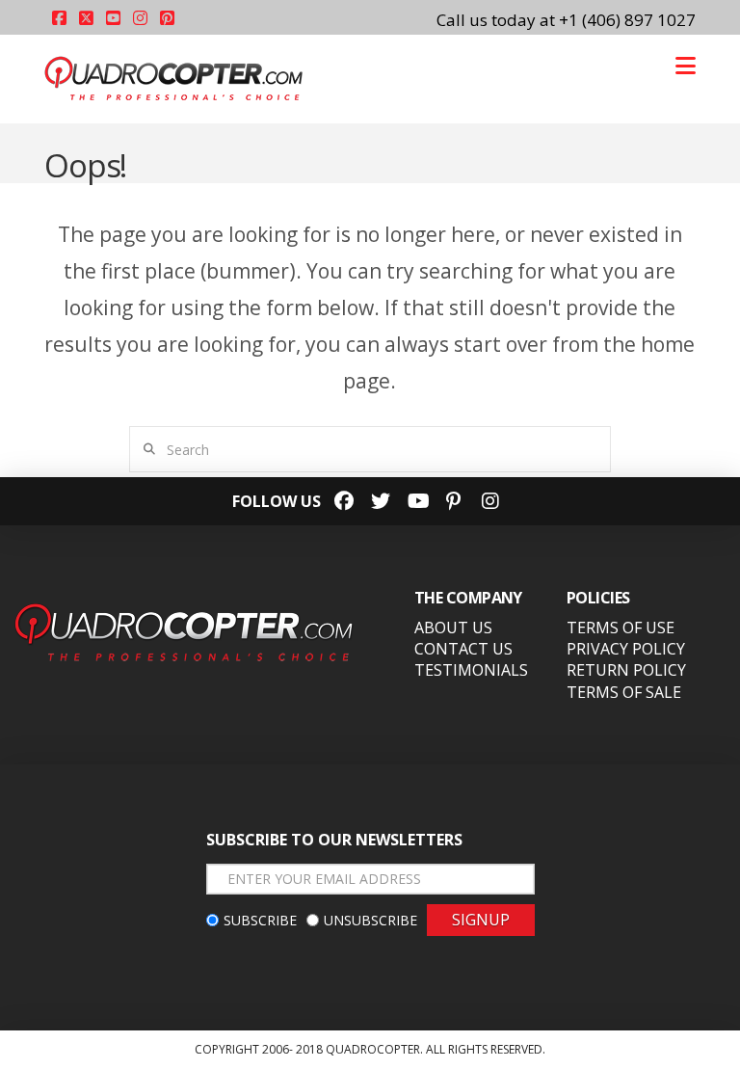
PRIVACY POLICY (626, 648)
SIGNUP (481, 919)
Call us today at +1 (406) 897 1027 (566, 20)
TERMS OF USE (620, 627)
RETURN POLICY (626, 670)
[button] (685, 65)
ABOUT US (453, 627)
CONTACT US (463, 648)
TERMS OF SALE (624, 692)
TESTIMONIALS (471, 670)
